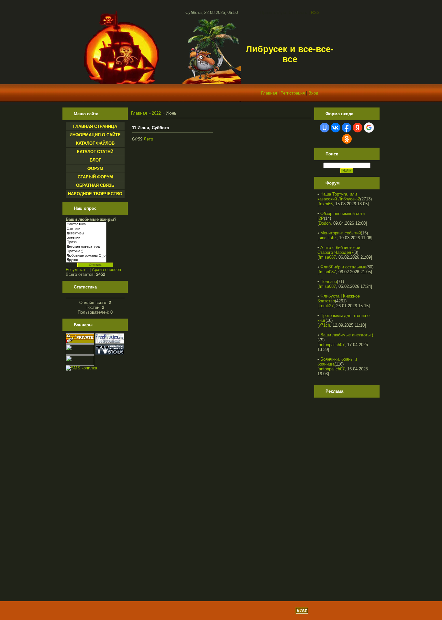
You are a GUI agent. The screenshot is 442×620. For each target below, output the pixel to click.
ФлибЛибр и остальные (343, 267)
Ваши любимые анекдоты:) (346, 335)
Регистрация (293, 93)
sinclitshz (328, 237)
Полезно (328, 281)
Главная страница (95, 126)
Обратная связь (95, 185)
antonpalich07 (332, 344)
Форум (95, 168)
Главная (269, 93)
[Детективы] (86, 233)
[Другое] (86, 260)
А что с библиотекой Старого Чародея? (338, 250)
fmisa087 (327, 257)
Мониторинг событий (340, 233)
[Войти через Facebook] (346, 127)
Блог (95, 160)
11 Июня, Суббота (150, 127)
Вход (313, 93)
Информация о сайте (95, 134)
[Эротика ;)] (86, 251)
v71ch (324, 325)
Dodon (325, 223)
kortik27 (326, 305)
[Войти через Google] (369, 127)
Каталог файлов (95, 143)
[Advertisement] (343, 497)
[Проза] (86, 242)
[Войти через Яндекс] (357, 127)
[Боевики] (86, 237)
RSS (315, 12)
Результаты (77, 269)
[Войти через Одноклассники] (347, 139)
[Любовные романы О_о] (86, 256)
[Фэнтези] (86, 229)
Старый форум (95, 177)
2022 (156, 113)
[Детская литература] (86, 246)
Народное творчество (95, 193)
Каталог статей (95, 151)
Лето (148, 139)
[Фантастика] (86, 224)
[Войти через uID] (324, 127)
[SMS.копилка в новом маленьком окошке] (81, 368)
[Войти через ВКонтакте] (335, 127)
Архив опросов (106, 269)
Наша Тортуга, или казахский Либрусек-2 (338, 196)
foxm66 (326, 203)
